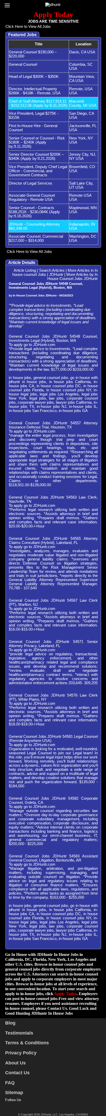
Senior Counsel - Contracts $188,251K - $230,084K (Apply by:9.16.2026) (34, 212)
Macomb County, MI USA (82, 103)
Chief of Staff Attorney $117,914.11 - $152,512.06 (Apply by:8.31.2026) (38, 103)
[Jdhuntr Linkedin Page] (22, 1105)
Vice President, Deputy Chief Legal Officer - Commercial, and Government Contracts (38, 171)
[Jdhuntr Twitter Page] (15, 1105)
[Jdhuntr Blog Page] (30, 1105)
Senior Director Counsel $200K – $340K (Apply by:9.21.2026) (36, 156)
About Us (15, 1062)
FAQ (10, 1082)
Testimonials (19, 1033)
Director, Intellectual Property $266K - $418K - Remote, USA (34, 91)
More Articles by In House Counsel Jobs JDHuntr (72, 276)
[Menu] (8, 4)
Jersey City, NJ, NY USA (82, 156)
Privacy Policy (21, 1052)
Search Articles (52, 270)
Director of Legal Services (30, 183)
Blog (10, 1023)
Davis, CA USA (82, 52)
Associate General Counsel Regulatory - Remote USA (32, 197)
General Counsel (23, 64)
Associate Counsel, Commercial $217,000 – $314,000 (36, 238)
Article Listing (25, 270)
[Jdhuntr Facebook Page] (7, 1105)
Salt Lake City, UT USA (81, 185)
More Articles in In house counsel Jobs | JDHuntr (55, 272)
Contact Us (17, 1072)
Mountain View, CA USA (82, 79)
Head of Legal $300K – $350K (34, 77)
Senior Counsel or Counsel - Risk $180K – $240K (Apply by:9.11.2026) (37, 142)
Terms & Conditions (27, 1042)
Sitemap (14, 1092)
